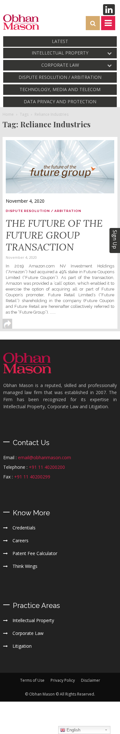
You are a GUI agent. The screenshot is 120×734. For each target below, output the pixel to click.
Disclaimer (90, 680)
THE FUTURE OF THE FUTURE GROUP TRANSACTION (54, 235)
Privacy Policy (63, 680)
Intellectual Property (60, 53)
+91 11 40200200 (47, 467)
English (72, 730)
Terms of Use (32, 680)
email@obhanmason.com (44, 457)
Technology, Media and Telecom (60, 89)
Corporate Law (60, 65)
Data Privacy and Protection (60, 101)
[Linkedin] (109, 9)
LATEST (60, 41)
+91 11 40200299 (32, 477)
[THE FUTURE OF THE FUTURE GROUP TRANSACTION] (60, 166)
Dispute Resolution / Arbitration (60, 77)
